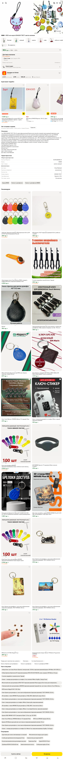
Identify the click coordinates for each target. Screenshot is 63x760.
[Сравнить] (54, 3)
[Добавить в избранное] (57, 3)
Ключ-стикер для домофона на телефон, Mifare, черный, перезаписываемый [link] (46, 420)
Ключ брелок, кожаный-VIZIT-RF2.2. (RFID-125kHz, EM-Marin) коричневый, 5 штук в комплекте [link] (45, 373)
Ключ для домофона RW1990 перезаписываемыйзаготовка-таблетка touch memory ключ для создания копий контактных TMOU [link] (15, 466)
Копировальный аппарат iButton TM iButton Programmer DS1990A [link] (46, 653)
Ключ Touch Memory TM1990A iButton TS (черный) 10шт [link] (15, 419)
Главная (5, 758)
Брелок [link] (3, 326)
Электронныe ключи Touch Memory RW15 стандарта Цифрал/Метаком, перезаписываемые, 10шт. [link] (14, 281)
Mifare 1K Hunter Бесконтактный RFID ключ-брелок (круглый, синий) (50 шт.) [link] (14, 373)
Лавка (26, 758)
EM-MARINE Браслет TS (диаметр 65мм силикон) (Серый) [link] (44, 466)
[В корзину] (23, 113)
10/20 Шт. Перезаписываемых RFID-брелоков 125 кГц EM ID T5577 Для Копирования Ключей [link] (16, 233)
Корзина (47, 758)
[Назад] (3, 3)
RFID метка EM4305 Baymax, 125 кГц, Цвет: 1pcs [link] (36, 119)
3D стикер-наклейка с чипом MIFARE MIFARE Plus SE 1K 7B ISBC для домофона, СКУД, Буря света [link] (46, 513)
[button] (7, 40)
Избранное (37, 758)
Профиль (57, 758)
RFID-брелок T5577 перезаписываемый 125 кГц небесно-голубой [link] (46, 233)
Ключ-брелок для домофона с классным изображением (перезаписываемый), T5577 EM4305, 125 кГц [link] (46, 559)
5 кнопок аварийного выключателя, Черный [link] (43, 280)
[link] (31, 669)
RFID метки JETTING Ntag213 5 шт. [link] (10, 652)
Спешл (15, 758)
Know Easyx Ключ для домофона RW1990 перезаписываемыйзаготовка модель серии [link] (13, 560)
